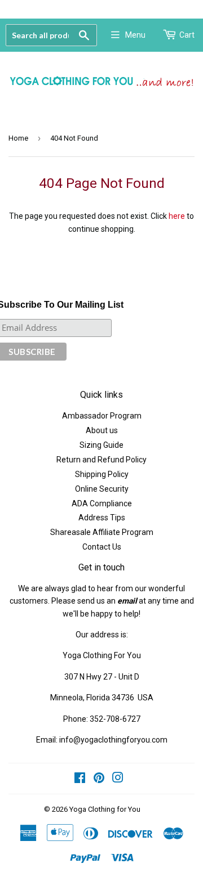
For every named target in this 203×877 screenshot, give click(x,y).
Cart (187, 34)
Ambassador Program (102, 415)
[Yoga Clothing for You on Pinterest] (99, 779)
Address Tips (101, 517)
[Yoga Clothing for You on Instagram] (117, 779)
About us (102, 430)
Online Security (102, 488)
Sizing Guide (101, 444)
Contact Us (101, 546)
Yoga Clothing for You (104, 809)
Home (18, 138)
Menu (135, 34)
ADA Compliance (102, 503)
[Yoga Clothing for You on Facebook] (80, 779)
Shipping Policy (102, 474)
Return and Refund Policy (101, 459)
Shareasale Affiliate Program (101, 532)
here (177, 216)
